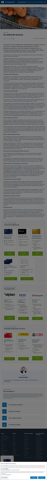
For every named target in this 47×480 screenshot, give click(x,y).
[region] (23, 471)
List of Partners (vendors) (6, 474)
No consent (34, 477)
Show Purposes (4, 477)
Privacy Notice (6, 468)
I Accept (41, 477)
